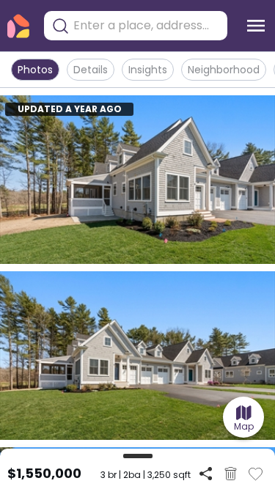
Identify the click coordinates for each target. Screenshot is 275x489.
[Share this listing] (206, 473)
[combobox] (146, 25)
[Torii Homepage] (18, 26)
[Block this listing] (231, 473)
